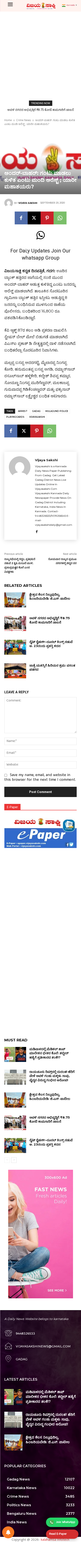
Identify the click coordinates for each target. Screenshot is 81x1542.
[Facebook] (21, 218)
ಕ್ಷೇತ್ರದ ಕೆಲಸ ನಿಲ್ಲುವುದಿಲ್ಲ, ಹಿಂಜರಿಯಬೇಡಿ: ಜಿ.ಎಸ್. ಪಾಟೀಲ (49, 596)
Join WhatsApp (65, 1522)
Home (8, 120)
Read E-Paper (58, 1534)
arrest (22, 411)
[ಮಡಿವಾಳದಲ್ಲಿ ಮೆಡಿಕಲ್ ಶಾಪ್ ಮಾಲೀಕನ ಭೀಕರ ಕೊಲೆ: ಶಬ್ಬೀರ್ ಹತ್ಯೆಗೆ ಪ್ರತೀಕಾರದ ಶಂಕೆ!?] (15, 1054)
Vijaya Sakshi (27, 202)
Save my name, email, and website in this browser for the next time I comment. (40, 777)
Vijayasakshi (37, 417)
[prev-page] (7, 1160)
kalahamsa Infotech (55, 1539)
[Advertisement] (40, 54)
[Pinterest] (47, 218)
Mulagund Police (56, 411)
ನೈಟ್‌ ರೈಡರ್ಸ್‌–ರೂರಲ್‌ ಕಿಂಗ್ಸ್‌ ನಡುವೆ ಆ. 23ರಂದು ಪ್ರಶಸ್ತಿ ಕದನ (51, 644)
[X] (34, 218)
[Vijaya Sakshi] (9, 203)
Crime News (23, 120)
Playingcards (15, 417)
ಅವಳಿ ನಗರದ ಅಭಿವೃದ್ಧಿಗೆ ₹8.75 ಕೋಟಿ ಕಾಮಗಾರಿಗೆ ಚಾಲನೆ (40, 109)
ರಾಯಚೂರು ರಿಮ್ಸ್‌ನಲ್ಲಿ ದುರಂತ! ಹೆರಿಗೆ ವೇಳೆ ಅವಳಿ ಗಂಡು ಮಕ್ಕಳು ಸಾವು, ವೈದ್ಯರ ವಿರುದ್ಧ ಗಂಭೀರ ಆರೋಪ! (52, 1076)
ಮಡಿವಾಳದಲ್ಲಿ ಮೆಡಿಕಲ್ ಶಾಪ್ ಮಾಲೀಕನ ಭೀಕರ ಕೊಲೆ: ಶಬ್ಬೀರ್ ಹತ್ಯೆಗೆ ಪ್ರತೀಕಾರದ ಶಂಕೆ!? (48, 1053)
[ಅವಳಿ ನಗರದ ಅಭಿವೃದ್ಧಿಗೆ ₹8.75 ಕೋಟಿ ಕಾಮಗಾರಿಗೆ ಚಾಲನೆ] (15, 623)
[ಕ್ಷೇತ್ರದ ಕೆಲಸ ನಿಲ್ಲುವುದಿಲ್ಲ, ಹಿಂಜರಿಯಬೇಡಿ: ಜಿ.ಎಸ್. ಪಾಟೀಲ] (15, 599)
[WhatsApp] (60, 218)
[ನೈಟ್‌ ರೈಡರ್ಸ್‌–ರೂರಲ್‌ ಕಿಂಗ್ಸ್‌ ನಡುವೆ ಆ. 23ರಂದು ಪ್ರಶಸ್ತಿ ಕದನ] (15, 647)
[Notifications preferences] (8, 1532)
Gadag (36, 411)
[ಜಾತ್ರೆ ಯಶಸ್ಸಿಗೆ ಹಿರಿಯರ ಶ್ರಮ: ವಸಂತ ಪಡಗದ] (15, 670)
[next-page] (14, 1160)
